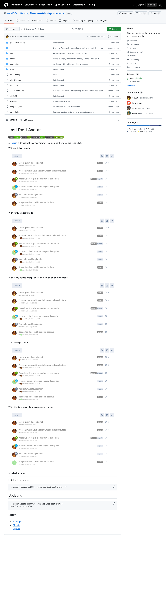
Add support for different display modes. (70, 53)
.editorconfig (15, 75)
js (10, 48)
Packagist (17, 521)
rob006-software (17, 13)
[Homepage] (6, 5)
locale (12, 59)
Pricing (91, 4)
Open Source (61, 4)
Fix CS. (56, 75)
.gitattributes (15, 80)
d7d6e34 (90, 36)
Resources (44, 4)
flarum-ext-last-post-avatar (47, 13)
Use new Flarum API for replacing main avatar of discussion (78, 48)
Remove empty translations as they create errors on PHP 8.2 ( (79, 59)
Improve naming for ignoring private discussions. (73, 112)
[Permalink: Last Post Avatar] (6, 130)
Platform (15, 4)
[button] (114, 486)
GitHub (16, 525)
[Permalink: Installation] (6, 473)
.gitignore (14, 85)
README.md (15, 101)
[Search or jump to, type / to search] (132, 5)
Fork (142, 13)
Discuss (16, 529)
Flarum (14, 143)
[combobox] (89, 29)
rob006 (13, 36)
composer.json (16, 107)
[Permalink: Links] (6, 515)
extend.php (15, 112)
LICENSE (13, 96)
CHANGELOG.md (17, 91)
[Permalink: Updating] (6, 495)
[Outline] (118, 120)
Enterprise (77, 4)
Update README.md (62, 101)
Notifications (127, 13)
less (11, 53)
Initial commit (58, 43)
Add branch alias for (30, 36)
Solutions (29, 4)
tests (12, 69)
